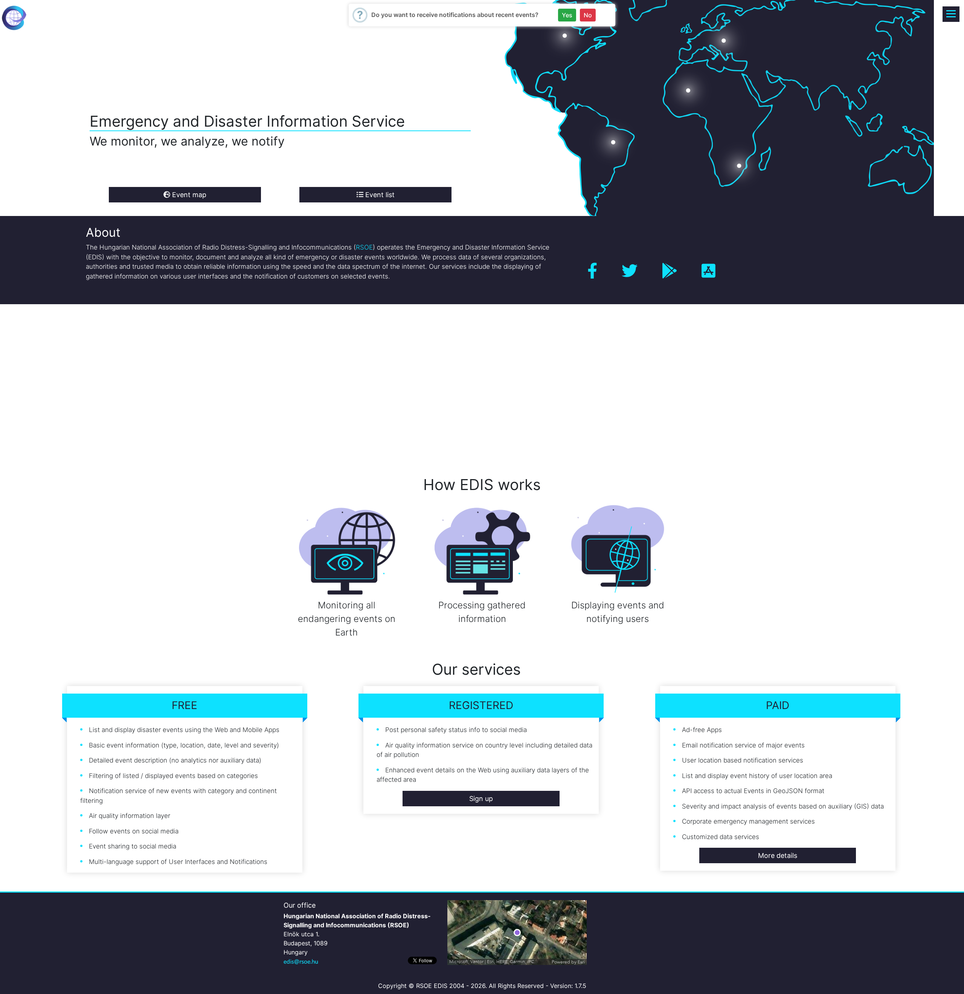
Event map (188, 195)
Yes (567, 15)
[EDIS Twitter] (630, 270)
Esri (581, 962)
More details (777, 855)
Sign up (481, 799)
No (588, 15)
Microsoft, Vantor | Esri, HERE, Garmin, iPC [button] (491, 962)
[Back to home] (14, 17)
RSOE (364, 247)
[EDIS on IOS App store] (708, 270)
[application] (517, 932)
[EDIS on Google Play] (669, 270)
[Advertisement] (226, 379)
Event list (379, 195)
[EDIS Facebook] (592, 270)
